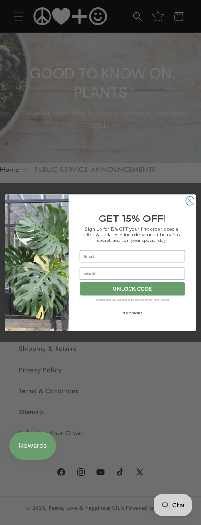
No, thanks (132, 313)
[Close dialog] (190, 200)
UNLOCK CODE (132, 289)
